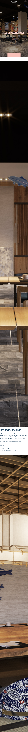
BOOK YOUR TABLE (14, 55)
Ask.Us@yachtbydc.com (10, 450)
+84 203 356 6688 (6, 448)
